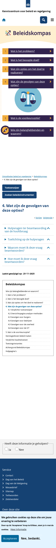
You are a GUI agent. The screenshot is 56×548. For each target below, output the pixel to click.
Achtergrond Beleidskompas (18, 347)
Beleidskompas (40, 176)
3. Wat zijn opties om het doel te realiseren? (24, 302)
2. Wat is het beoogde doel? (17, 299)
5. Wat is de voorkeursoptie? (18, 332)
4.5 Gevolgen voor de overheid (21, 324)
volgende (47, 217)
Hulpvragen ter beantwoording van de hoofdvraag (25, 229)
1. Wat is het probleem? (16, 295)
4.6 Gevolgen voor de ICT (18, 328)
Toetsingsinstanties (14, 343)
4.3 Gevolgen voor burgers (19, 317)
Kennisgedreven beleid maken (18, 336)
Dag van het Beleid (15, 479)
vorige (39, 217)
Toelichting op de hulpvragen (26, 239)
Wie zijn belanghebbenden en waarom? (22, 291)
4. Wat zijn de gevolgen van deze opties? (24, 306)
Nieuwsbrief (11, 487)
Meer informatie (18, 529)
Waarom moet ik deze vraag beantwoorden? (23, 249)
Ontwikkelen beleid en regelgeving (16, 176)
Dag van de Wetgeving (16, 483)
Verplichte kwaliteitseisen (17, 340)
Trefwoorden (12, 495)
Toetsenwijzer (12, 187)
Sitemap (10, 491)
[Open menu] (52, 20)
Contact (9, 475)
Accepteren (10, 538)
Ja (10, 449)
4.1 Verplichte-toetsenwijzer (20, 310)
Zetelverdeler (12, 499)
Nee (21, 449)
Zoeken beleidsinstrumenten (19, 194)
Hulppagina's (11, 351)
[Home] (4, 19)
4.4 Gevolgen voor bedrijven (20, 320)
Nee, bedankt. (30, 538)
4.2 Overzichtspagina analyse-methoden (25, 313)
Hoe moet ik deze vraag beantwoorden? (21, 260)
